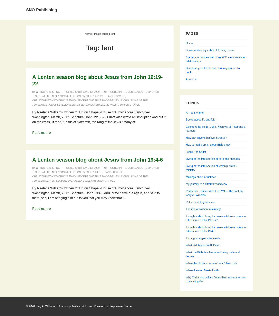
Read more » (41, 132)
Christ (36, 100)
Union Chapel (130, 104)
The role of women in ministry (203, 209)
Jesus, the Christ (196, 151)
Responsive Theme (120, 306)
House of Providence (87, 100)
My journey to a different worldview (206, 183)
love (94, 104)
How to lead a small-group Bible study (208, 144)
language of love (51, 104)
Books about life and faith (201, 119)
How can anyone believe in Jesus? (206, 137)
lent (67, 104)
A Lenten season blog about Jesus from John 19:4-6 (97, 160)
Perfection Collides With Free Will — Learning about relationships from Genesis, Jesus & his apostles (155, 14)
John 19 (127, 100)
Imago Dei (108, 100)
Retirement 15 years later (201, 202)
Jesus (118, 100)
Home (81, 5)
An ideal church (195, 112)
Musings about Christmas (201, 177)
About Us (101, 5)
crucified (65, 100)
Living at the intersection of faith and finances (213, 158)
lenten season (80, 104)
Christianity (49, 100)
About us (191, 79)
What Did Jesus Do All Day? (202, 245)
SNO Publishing (41, 10)
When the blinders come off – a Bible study (211, 263)
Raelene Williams (109, 104)
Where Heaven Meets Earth (202, 270)
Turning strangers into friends (203, 238)
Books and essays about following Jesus (148, 5)
